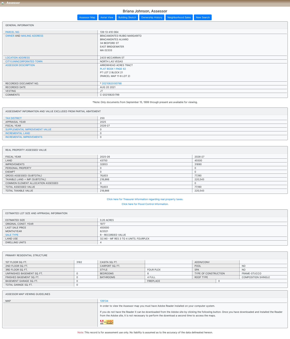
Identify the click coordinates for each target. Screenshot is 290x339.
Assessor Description (20, 65)
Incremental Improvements (23, 136)
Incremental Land (17, 133)
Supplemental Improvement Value (28, 129)
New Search (203, 17)
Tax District (13, 118)
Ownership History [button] (151, 17)
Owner (9, 35)
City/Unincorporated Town (23, 61)
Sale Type (11, 234)
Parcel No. (12, 31)
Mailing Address (32, 35)
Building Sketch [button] (127, 17)
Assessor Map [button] (87, 17)
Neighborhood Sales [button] (179, 17)
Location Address (17, 57)
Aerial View (106, 17)
